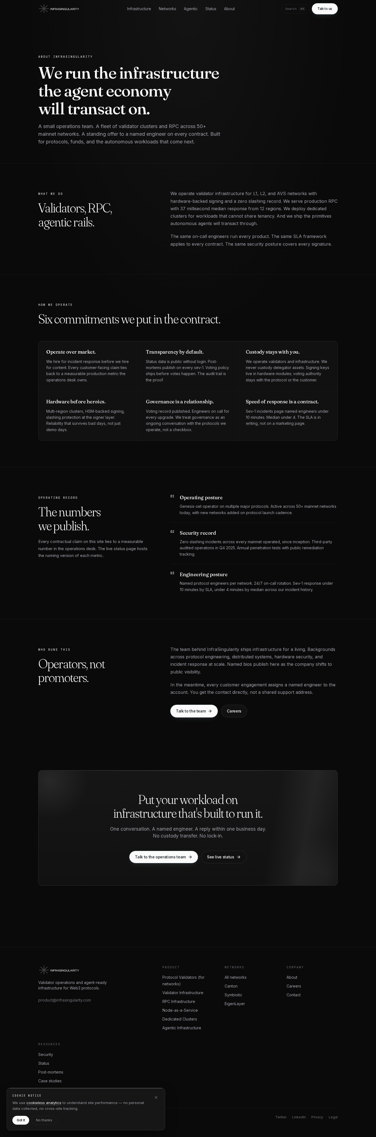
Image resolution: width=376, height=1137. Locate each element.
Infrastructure (139, 8)
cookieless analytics (43, 1102)
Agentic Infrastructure (181, 1027)
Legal (333, 1117)
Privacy (317, 1117)
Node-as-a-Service (180, 1010)
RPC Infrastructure (178, 1001)
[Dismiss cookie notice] (156, 1097)
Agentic (191, 8)
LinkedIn (299, 1117)
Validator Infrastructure (182, 992)
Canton (231, 986)
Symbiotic (233, 994)
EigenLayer (235, 1003)
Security (45, 1054)
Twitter (281, 1117)
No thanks (44, 1120)
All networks (236, 977)
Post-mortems (50, 1072)
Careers (294, 986)
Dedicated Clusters (179, 1019)
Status (210, 8)
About (229, 8)
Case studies (50, 1080)
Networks (167, 8)
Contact (294, 994)
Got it (21, 1120)
